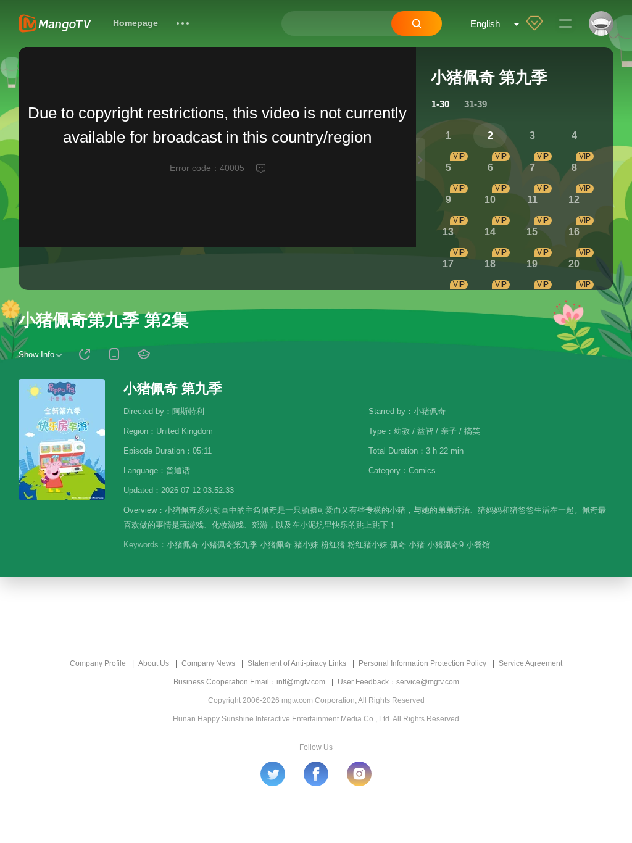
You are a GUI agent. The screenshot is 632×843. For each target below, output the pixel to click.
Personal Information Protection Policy (422, 663)
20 (574, 264)
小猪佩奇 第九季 (172, 388)
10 (490, 199)
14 (490, 231)
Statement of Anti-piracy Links (296, 663)
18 (490, 264)
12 (574, 199)
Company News (208, 663)
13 (448, 231)
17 (448, 264)
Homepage (135, 23)
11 (532, 199)
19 (532, 264)
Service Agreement (530, 663)
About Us (153, 663)
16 (574, 231)
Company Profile (98, 663)
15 (532, 231)
